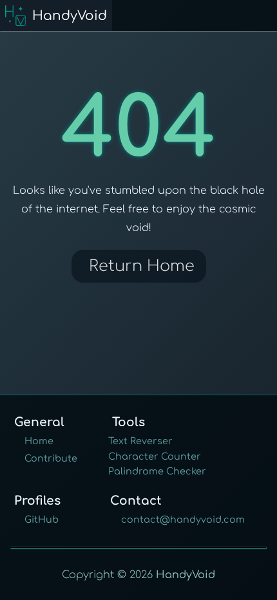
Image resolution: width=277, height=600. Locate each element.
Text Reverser (140, 441)
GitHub (41, 519)
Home (38, 441)
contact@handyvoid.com (182, 519)
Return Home (142, 266)
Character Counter (154, 456)
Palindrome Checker (157, 471)
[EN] (267, 18)
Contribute (50, 458)
